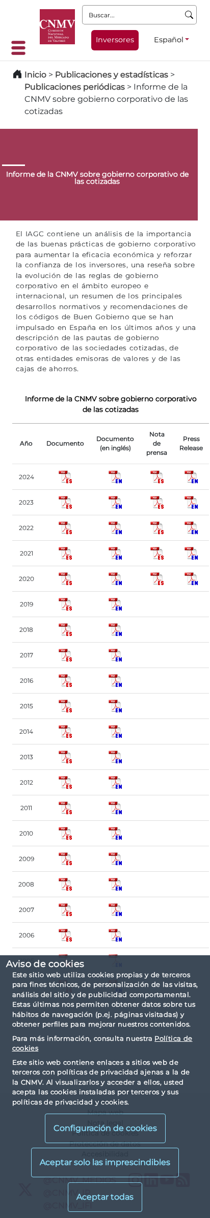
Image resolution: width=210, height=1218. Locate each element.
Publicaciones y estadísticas (111, 74)
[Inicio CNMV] (57, 27)
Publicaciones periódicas (74, 87)
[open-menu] (21, 48)
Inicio (35, 74)
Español (168, 39)
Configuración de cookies (105, 1128)
